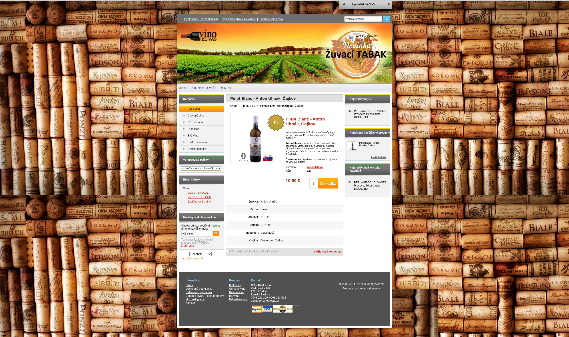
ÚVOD (183, 88)
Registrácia (239, 19)
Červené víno (237, 288)
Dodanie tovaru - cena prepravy (205, 295)
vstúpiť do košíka (367, 39)
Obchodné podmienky (199, 288)
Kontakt (190, 303)
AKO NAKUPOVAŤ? (204, 88)
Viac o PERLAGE (198, 192)
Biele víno (249, 105)
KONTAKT (226, 88)
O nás (189, 285)
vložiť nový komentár (327, 251)
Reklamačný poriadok (199, 292)
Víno (186, 188)
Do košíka (328, 183)
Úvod (233, 105)
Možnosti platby (195, 299)
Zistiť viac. (188, 245)
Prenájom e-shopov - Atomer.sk (362, 288)
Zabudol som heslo (271, 19)
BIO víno (234, 295)
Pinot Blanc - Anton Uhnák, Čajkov (369, 144)
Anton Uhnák (315, 167)
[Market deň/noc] (283, 311)
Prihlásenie (201, 19)
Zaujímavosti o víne (199, 201)
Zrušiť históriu (378, 157)
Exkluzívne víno (238, 299)
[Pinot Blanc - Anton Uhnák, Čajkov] (352, 146)
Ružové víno (236, 292)
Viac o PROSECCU (199, 197)
